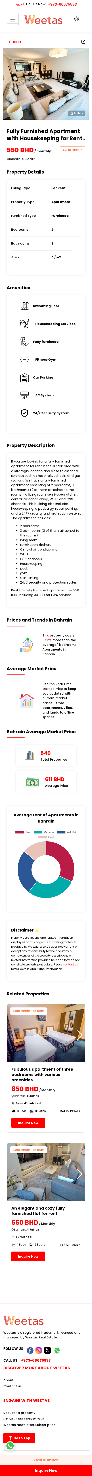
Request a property (19, 1413)
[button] (83, 84)
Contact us (12, 1386)
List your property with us (23, 1419)
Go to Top (21, 1438)
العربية (19, 4)
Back (16, 42)
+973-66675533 (62, 4)
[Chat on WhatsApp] (10, 1445)
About (8, 1380)
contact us (70, 964)
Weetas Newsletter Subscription (29, 1425)
